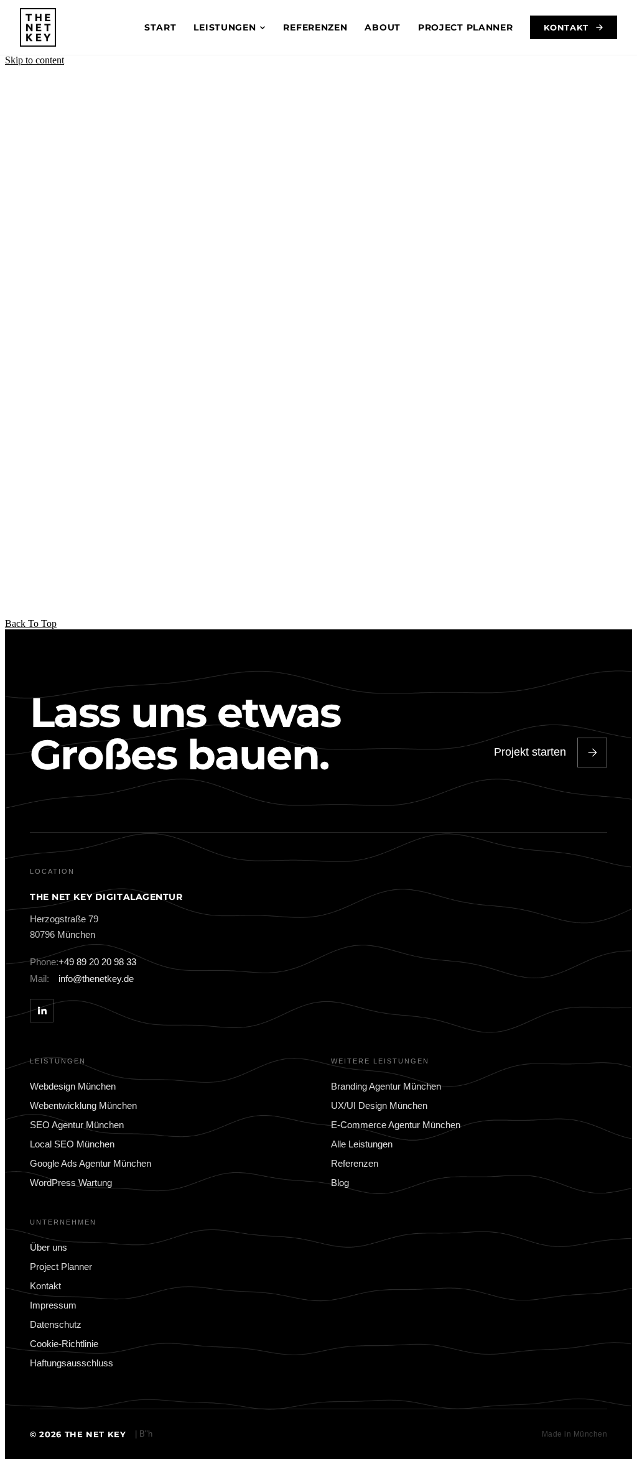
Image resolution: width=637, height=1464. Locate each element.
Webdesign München (73, 1086)
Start (160, 27)
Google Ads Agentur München (90, 1163)
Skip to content (34, 60)
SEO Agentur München (77, 1124)
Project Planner (465, 27)
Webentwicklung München (83, 1105)
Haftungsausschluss (71, 1363)
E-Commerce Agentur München (395, 1124)
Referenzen (315, 27)
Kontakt (566, 27)
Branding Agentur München (386, 1086)
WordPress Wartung (71, 1182)
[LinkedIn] (41, 1010)
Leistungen (224, 27)
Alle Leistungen (362, 1144)
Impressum (53, 1305)
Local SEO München (72, 1144)
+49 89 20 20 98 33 (83, 962)
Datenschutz (55, 1324)
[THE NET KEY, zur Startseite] (38, 27)
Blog (340, 1182)
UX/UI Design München (379, 1105)
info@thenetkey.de (82, 978)
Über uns (48, 1247)
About (383, 27)
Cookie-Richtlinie (64, 1343)
